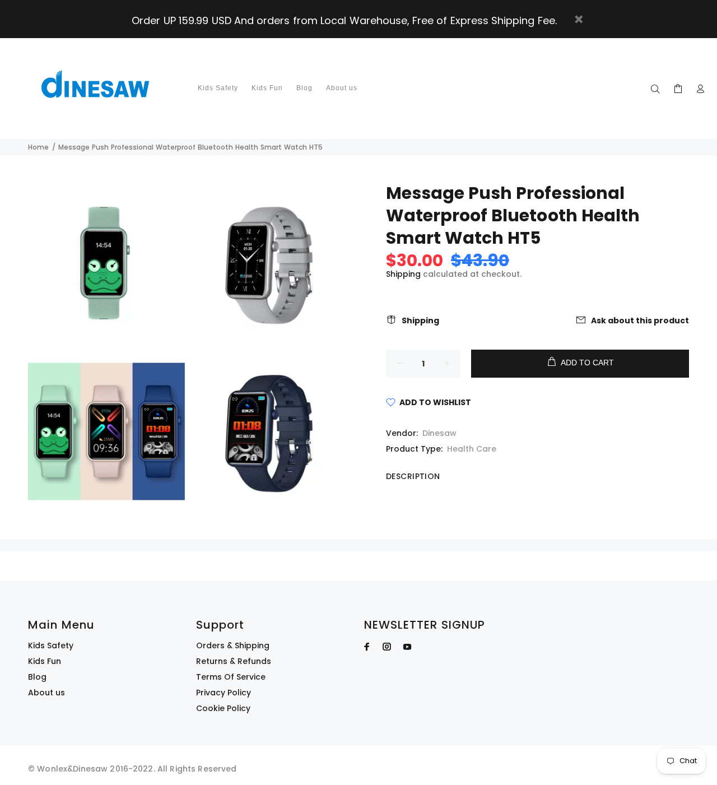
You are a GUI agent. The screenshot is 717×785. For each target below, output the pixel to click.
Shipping (403, 274)
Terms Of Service (231, 676)
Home (38, 147)
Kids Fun (44, 661)
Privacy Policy (223, 692)
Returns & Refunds (233, 661)
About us (46, 692)
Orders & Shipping (232, 645)
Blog (37, 676)
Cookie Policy (223, 708)
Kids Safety (50, 645)
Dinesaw (439, 433)
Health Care (471, 448)
